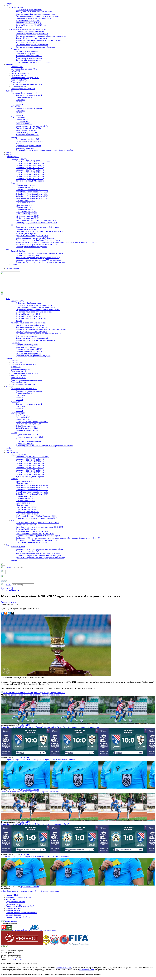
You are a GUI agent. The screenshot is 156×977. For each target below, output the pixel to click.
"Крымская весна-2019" (25, 207)
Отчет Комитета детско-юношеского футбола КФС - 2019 (39, 231)
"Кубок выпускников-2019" (27, 216)
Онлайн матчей (22, 119)
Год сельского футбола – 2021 (28, 139)
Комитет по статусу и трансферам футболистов (35, 47)
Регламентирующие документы (29, 58)
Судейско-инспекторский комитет (30, 31)
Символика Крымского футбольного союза (34, 18)
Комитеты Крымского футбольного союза (28, 29)
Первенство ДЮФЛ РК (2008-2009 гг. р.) (32, 161)
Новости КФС (17, 67)
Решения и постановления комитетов (26, 84)
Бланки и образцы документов (28, 60)
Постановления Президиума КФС (25, 78)
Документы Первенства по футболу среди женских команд (40, 262)
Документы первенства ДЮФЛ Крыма (32, 236)
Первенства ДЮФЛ (19, 159)
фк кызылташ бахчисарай (52, 695)
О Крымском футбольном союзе (29, 10)
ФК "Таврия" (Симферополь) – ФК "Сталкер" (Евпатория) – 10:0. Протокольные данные (38, 759)
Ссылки (14, 137)
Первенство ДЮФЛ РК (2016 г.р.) (30, 176)
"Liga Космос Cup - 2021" (26, 212)
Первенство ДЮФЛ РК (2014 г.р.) (30, 172)
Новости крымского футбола (23, 89)
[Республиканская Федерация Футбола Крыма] (46, 944)
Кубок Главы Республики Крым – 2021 (32, 192)
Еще (12, 225)
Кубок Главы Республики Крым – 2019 (32, 196)
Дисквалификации (18, 86)
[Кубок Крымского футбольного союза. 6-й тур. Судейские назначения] (25, 787)
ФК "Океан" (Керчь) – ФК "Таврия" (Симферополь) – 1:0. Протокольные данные (34, 856)
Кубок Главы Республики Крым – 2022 (32, 190)
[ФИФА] (78, 944)
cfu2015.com (6, 590)
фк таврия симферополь (31, 695)
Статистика (20, 100)
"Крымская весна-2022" (25, 201)
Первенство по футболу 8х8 (27, 255)
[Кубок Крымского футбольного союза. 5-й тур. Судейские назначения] (25, 884)
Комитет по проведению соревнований (32, 45)
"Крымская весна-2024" (25, 185)
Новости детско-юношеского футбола (31, 247)
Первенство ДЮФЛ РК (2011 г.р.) (30, 165)
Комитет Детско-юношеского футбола (31, 38)
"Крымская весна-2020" (25, 205)
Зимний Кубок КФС (24, 124)
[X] (12, 613)
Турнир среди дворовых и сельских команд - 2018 (36, 223)
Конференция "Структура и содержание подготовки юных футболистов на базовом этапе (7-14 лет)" (58, 242)
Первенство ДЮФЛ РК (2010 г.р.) (30, 163)
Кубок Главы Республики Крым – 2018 (32, 198)
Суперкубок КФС (23, 122)
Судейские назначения (20, 73)
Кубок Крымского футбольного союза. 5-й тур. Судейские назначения (30, 891)
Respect (19, 27)
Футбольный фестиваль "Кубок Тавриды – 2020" (36, 220)
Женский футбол (18, 251)
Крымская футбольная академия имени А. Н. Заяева (37, 227)
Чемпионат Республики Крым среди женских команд (38, 258)
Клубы (8, 152)
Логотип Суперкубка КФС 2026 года (31, 25)
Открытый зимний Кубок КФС (29, 128)
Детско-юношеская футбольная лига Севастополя (36, 244)
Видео (18, 143)
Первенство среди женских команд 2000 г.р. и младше (38, 260)
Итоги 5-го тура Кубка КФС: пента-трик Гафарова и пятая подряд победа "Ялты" (35, 824)
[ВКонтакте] (2, 613)
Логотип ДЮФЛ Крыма (26, 233)
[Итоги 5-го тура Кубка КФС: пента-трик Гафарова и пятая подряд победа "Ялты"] (25, 820)
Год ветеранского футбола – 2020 (29, 141)
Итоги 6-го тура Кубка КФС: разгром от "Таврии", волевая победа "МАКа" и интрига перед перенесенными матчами (50, 727)
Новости (9, 64)
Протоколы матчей (18, 75)
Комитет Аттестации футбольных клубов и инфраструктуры (41, 36)
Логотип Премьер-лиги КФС (28, 21)
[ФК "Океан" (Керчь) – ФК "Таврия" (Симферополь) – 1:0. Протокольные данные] (25, 852)
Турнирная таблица (24, 97)
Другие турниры (18, 117)
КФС (8, 5)
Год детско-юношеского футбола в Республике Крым (38, 240)
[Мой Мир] (9, 613)
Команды (19, 102)
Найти (8, 567)
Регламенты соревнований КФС (29, 56)
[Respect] (22, 944)
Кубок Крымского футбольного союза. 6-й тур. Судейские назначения (30, 792)
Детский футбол (12, 157)
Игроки (9, 154)
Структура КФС (17, 7)
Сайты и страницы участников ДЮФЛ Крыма (35, 238)
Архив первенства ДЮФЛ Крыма (30, 181)
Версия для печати (8, 602)
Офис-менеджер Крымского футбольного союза (35, 14)
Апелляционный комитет (26, 42)
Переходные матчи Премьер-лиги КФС (32, 126)
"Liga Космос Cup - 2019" (26, 214)
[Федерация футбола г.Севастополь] (54, 944)
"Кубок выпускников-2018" (27, 218)
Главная (9, 3)
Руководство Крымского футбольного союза (34, 12)
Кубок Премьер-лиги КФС (27, 132)
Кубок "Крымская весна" (26, 130)
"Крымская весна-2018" (25, 209)
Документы (15, 49)
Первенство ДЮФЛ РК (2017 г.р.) (30, 179)
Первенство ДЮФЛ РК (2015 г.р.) (30, 174)
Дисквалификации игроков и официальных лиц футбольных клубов (44, 150)
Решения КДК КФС (19, 80)
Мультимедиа (11, 921)
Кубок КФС (15, 71)
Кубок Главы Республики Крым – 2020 (32, 194)
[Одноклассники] (5, 613)
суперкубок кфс (14, 695)
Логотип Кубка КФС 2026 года (28, 23)
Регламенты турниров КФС (27, 135)
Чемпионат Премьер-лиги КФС (24, 69)
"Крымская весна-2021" (25, 203)
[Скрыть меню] (2, 581)
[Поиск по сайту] (2, 564)
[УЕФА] (64, 944)
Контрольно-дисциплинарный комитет (32, 34)
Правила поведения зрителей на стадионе (33, 62)
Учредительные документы (27, 51)
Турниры (9, 91)
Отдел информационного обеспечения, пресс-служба (38, 16)
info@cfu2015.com (14, 959)
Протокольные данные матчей (28, 146)
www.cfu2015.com (63, 968)
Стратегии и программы (26, 53)
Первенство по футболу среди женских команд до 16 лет (39, 253)
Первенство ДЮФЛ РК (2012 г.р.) (30, 168)
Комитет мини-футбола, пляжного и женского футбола (38, 40)
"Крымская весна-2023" (25, 187)
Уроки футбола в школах (26, 229)
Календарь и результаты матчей (29, 95)
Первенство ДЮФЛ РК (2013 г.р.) (30, 170)
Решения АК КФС (18, 82)
